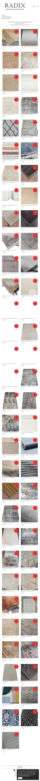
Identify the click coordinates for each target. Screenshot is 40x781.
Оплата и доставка (6, 18)
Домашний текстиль (6, 16)
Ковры (3, 15)
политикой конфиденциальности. (24, 775)
